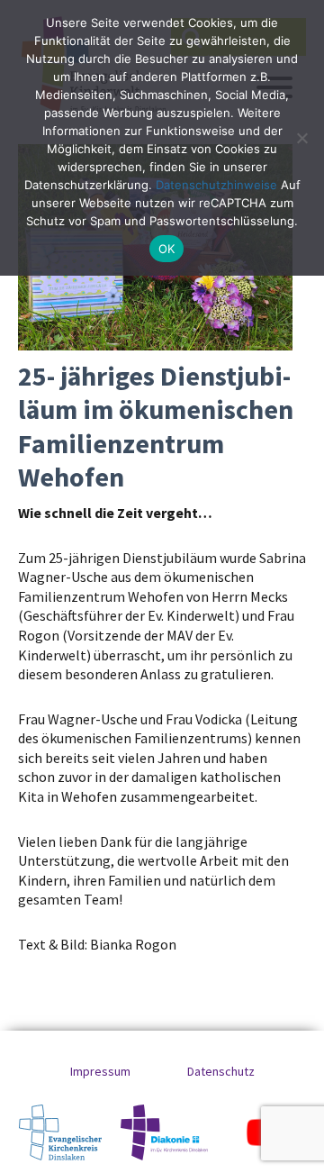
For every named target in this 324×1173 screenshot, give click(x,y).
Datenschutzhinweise (216, 184)
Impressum (100, 1071)
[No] (301, 138)
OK (167, 248)
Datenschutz (221, 1071)
